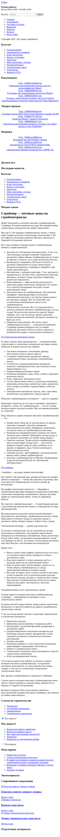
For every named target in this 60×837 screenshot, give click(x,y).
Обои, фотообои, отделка (19, 62)
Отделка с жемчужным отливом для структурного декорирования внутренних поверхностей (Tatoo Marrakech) (30, 99)
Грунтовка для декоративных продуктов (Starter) (30, 93)
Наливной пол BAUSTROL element (30, 140)
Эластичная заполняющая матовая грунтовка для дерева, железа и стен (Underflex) (30, 125)
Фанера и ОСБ (14, 72)
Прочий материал (15, 65)
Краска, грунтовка (15, 57)
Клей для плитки (15, 55)
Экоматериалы (14, 711)
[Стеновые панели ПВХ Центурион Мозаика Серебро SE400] (30, 111)
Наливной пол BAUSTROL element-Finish (30, 145)
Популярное (10, 744)
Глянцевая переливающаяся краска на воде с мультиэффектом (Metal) (30, 86)
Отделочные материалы (18, 708)
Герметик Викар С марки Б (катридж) (30, 119)
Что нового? (10, 718)
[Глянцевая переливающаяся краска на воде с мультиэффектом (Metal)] (30, 83)
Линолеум (11, 60)
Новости (11, 29)
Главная (10, 19)
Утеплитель (12, 70)
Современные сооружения (19, 713)
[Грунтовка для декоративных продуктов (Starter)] (30, 90)
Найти (40, 14)
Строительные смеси (17, 67)
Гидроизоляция (14, 50)
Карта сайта (12, 34)
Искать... (5, 14)
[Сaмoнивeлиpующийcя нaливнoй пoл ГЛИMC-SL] (30, 147)
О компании (12, 22)
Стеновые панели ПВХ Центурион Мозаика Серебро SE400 (30, 114)
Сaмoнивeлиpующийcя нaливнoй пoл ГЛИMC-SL (30, 150)
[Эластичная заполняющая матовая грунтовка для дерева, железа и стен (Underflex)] (30, 121)
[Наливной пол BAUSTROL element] (30, 137)
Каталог (10, 32)
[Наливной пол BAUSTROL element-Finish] (30, 142)
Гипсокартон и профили (18, 52)
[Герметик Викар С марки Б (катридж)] (30, 116)
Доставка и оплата (15, 24)
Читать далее (7, 797)
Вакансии (11, 27)
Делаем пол (12, 706)
